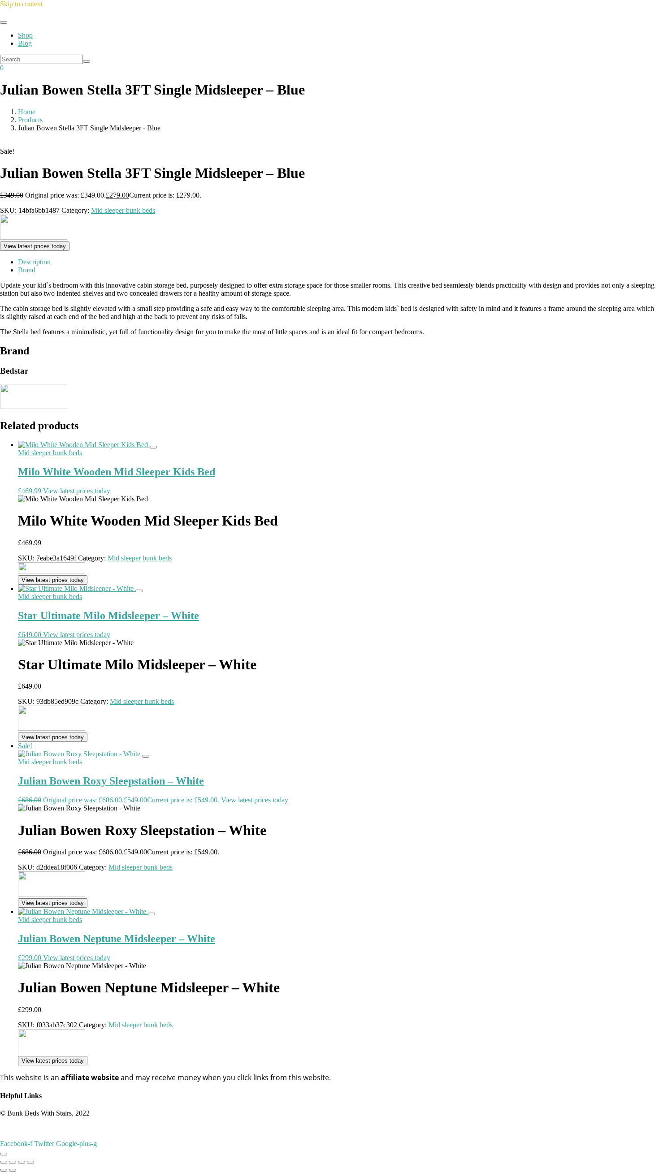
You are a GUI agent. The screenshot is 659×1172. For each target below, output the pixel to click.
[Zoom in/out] (3, 1162)
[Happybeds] (51, 571)
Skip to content (21, 4)
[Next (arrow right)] (12, 1170)
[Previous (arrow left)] (3, 1170)
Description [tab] (34, 262)
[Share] (21, 1162)
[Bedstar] (33, 237)
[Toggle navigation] (3, 22)
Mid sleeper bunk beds (123, 210)
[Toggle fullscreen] (12, 1162)
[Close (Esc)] (30, 1162)
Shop (25, 35)
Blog (25, 43)
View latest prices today (35, 246)
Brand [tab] (26, 270)
